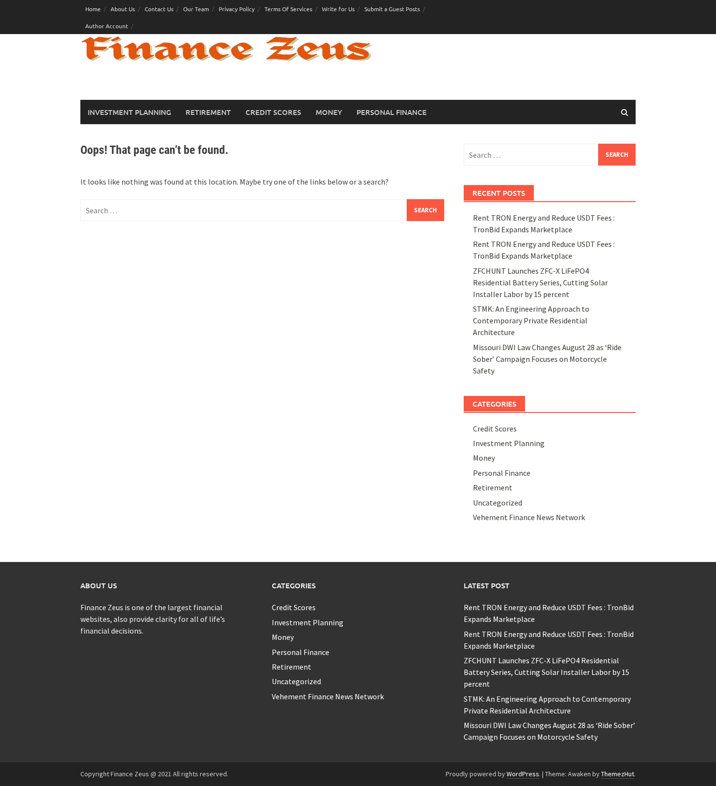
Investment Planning (129, 112)
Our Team (196, 9)
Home (93, 9)
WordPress (523, 773)
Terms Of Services (288, 9)
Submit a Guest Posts (392, 9)
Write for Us (338, 9)
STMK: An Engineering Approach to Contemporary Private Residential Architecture (531, 320)
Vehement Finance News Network (529, 517)
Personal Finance (392, 112)
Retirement (208, 112)
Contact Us (159, 9)
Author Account (106, 26)
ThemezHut (617, 773)
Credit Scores (273, 112)
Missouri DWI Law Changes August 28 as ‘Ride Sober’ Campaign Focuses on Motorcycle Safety (547, 358)
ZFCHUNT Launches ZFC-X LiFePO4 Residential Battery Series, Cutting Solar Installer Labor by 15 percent (540, 282)
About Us (123, 9)
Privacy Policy (237, 9)
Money (329, 112)
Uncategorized (497, 502)
